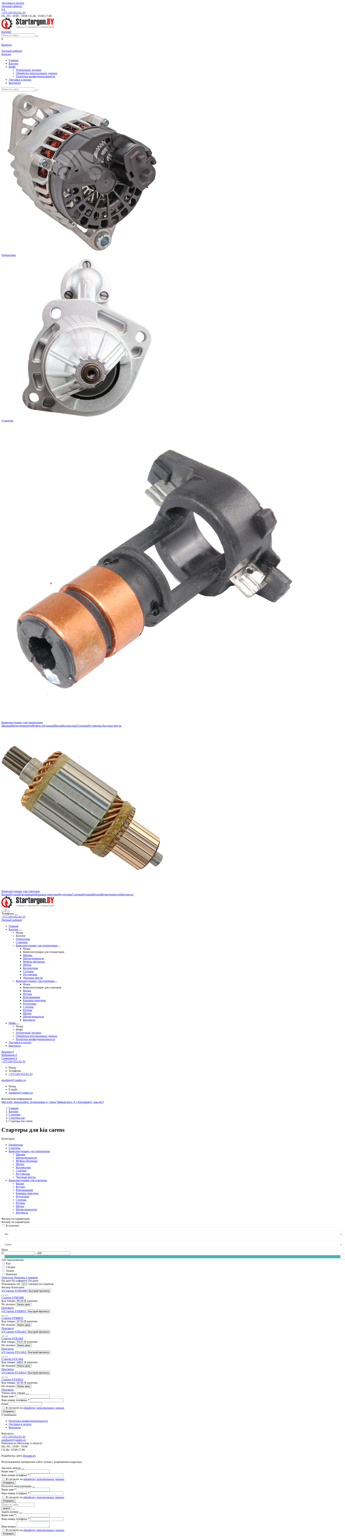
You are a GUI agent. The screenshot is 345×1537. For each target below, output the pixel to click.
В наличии (12, 1225)
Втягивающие (27, 894)
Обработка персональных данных (36, 73)
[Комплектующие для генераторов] (58, 946)
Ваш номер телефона (15, 1400)
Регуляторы (95, 725)
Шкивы (6, 725)
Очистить (7, 1277)
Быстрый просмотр (39, 1291)
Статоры (82, 725)
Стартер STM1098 (12, 1297)
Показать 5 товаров (26, 1277)
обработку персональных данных (43, 1407)
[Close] (16, 914)
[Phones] (2, 911)
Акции (10, 1270)
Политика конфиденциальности (35, 76)
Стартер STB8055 (12, 1318)
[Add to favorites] (2, 1295)
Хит (8, 1263)
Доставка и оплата (12, 2)
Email (5, 1403)
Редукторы (65, 894)
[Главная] (27, 907)
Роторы (87, 894)
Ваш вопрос (9, 1526)
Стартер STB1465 (12, 1338)
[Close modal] (27, 1393)
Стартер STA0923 (12, 1379)
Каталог (14, 63)
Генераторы (8, 255)
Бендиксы (127, 894)
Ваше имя (8, 1396)
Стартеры (7, 420)
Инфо (12, 66)
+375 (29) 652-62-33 (13, 916)
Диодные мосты (111, 725)
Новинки (11, 1274)
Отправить (8, 1411)
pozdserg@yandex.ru (21, 1092)
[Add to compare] (6, 1295)
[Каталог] (20, 930)
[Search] (8, 911)
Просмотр (7, 1307)
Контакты (15, 82)
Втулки (14, 894)
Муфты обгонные (43, 725)
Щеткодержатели (21, 725)
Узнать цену (23, 1304)
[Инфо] (17, 1024)
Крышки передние (47, 894)
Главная (13, 60)
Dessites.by (29, 1455)
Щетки (58, 725)
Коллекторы (69, 725)
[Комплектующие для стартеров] (55, 982)
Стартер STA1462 (12, 1358)
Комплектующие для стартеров (20, 891)
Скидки (10, 1267)
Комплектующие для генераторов (22, 722)
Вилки (5, 894)
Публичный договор (28, 69)
